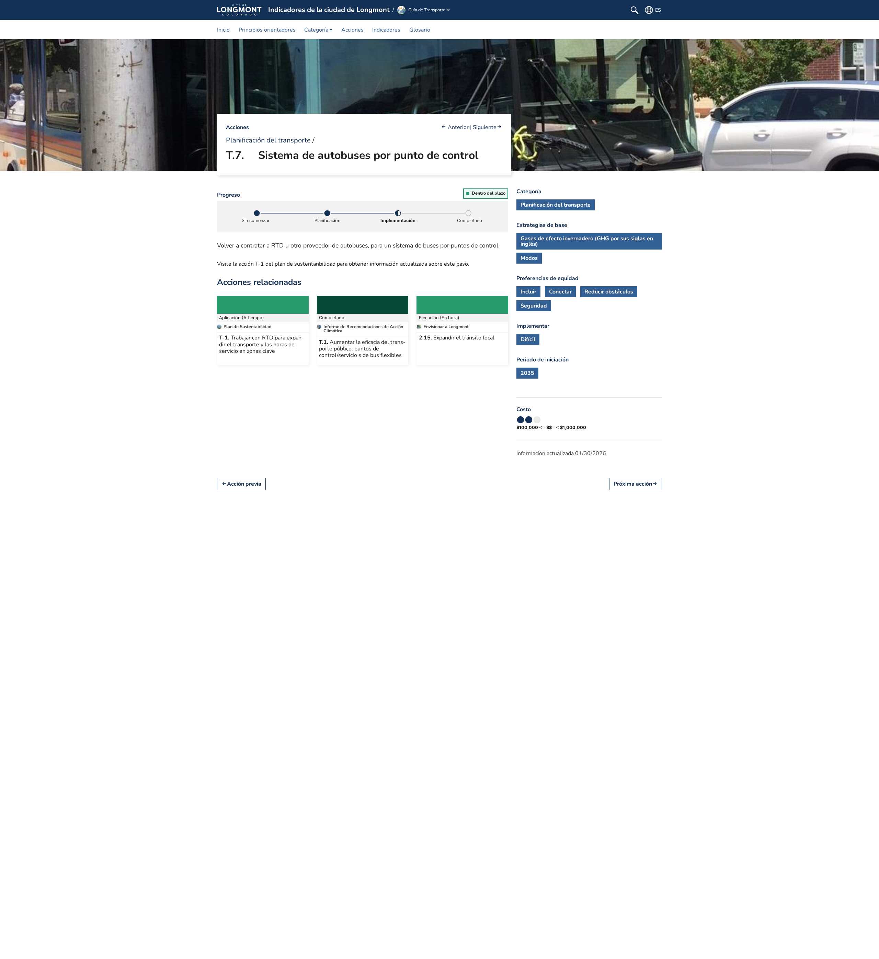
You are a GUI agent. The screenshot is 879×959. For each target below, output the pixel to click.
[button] (318, 29)
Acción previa (244, 484)
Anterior (458, 127)
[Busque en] (634, 10)
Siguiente (484, 127)
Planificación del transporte (268, 140)
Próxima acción (633, 484)
